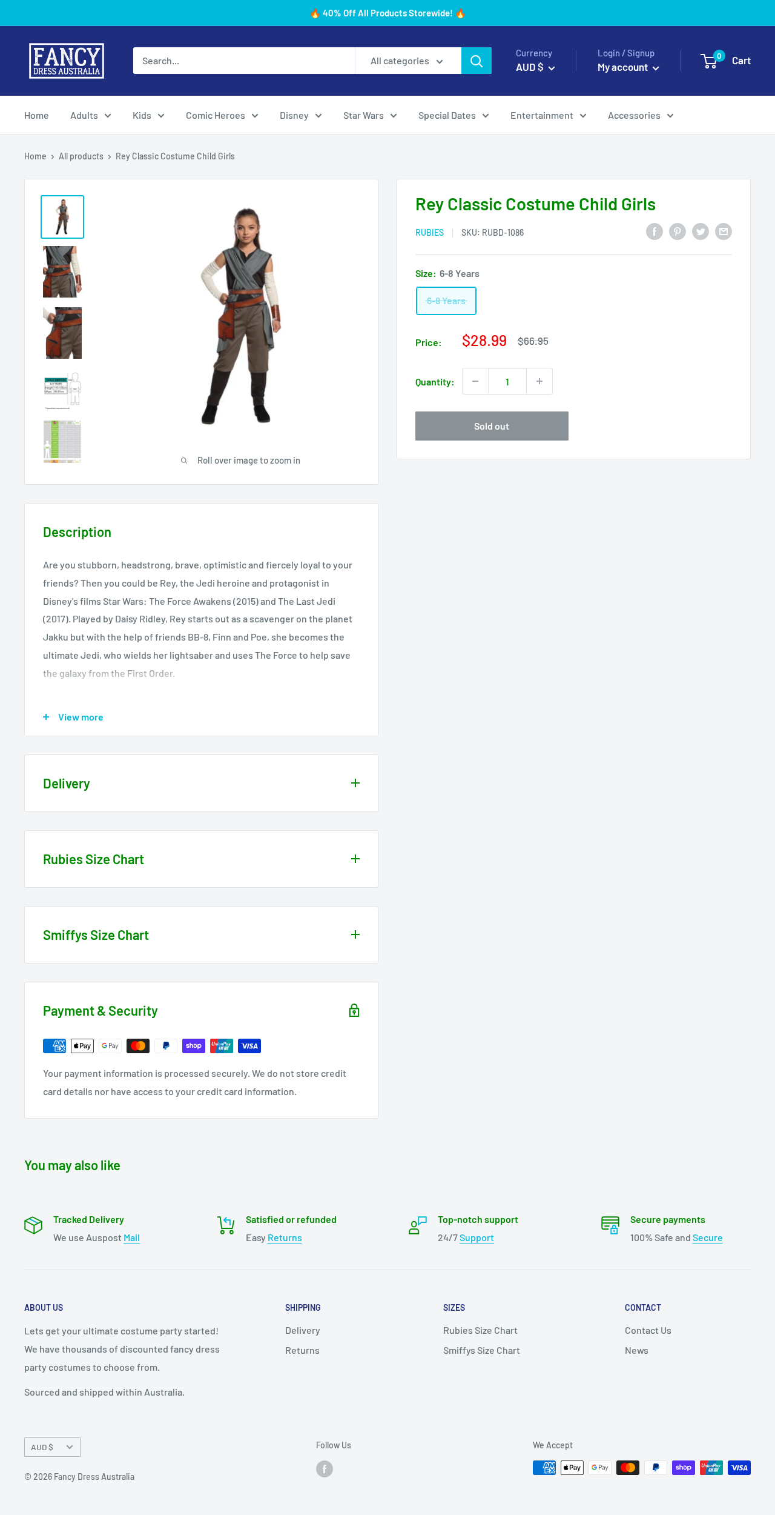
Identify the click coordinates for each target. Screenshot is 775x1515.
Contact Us (648, 1330)
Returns (285, 1237)
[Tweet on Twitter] (700, 230)
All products (81, 156)
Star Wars (363, 115)
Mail (132, 1237)
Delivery (302, 1330)
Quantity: (435, 381)
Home (36, 115)
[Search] (476, 60)
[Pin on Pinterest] (677, 230)
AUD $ (42, 1447)
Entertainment (541, 115)
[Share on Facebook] (654, 230)
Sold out (491, 425)
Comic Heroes (215, 115)
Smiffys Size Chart (481, 1350)
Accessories (634, 115)
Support (477, 1237)
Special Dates (447, 115)
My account (624, 67)
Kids (142, 115)
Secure (708, 1237)
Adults (84, 115)
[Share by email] (723, 230)
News (636, 1350)
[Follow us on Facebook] (324, 1468)
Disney (294, 115)
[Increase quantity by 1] (539, 381)
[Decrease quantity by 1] (475, 381)
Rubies (429, 232)
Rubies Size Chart (480, 1330)
